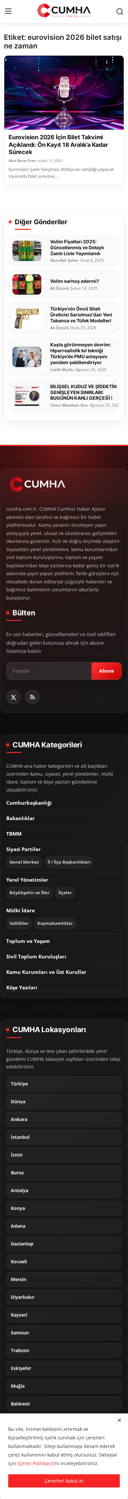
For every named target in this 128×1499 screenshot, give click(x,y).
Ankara (19, 1119)
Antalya (19, 1190)
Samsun (20, 1333)
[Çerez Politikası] (35, 1463)
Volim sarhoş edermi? (74, 281)
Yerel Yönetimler (27, 879)
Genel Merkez (24, 862)
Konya (18, 1208)
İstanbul (20, 1137)
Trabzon (20, 1350)
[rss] (32, 697)
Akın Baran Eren (22, 160)
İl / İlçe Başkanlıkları (69, 862)
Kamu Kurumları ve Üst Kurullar (46, 972)
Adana (18, 1226)
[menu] (8, 11)
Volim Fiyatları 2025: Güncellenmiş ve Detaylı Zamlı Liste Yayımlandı (77, 247)
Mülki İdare (20, 910)
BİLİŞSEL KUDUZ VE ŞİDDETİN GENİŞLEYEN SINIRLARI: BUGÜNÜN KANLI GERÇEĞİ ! (83, 392)
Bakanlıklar (20, 818)
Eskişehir (21, 1368)
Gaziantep (22, 1244)
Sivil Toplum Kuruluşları (36, 956)
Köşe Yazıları (21, 987)
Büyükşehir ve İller (30, 893)
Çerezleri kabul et (64, 1481)
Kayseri (19, 1315)
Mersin (18, 1279)
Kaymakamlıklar (55, 923)
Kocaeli (19, 1262)
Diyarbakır (22, 1297)
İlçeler (65, 893)
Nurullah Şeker (64, 260)
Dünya (18, 1102)
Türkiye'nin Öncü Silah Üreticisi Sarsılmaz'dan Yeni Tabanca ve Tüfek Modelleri (81, 314)
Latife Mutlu (62, 369)
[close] (119, 1420)
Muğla (18, 1386)
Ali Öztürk (59, 288)
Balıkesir (20, 1404)
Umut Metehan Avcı (69, 405)
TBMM (14, 833)
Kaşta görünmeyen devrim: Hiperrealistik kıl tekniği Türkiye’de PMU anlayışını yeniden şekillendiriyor (80, 353)
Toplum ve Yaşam (28, 941)
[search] (120, 11)
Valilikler (19, 923)
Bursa (17, 1173)
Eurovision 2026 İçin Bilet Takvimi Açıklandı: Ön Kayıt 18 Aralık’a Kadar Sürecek (58, 144)
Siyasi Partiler (23, 849)
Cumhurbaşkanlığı (29, 802)
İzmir (17, 1155)
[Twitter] (13, 697)
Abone (106, 671)
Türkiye (19, 1084)
